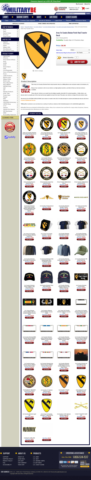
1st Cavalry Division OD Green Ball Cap (81, 259)
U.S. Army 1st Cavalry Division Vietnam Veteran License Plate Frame (81, 312)
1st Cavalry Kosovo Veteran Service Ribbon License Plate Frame (29, 365)
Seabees (5, 100)
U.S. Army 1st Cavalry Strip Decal (81, 206)
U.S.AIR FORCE (37, 462)
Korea (5, 74)
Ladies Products (7, 75)
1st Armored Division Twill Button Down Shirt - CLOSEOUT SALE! (46, 260)
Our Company (22, 462)
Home (22, 27)
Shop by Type (6, 39)
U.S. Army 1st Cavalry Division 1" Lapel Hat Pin (46, 414)
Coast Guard (71, 17)
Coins (14, 20)
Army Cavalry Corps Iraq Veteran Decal (46, 182)
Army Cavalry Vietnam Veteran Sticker (81, 158)
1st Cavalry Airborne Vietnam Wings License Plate (47, 312)
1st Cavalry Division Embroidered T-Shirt (64, 234)
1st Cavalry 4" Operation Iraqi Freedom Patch (29, 390)
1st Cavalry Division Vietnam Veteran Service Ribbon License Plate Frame (64, 338)
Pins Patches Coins (8, 50)
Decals (45, 20)
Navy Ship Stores (8, 82)
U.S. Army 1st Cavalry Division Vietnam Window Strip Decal (29, 235)
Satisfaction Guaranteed (60, 8)
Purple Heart (6, 95)
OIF (4, 90)
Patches (68, 20)
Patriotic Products (8, 91)
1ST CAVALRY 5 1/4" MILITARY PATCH (81, 390)
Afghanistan (6, 56)
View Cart (21, 464)
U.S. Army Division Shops (49, 27)
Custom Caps (27, 20)
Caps (6, 20)
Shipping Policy (8, 459)
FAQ (4, 462)
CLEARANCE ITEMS (7, 117)
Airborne (5, 58)
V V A (4, 106)
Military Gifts (6, 47)
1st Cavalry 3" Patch (64, 390)
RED (4, 98)
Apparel (5, 42)
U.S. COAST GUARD (38, 464)
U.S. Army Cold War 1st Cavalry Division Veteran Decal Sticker (81, 134)
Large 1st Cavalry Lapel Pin (81, 414)
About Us (87, 4)
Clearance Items (80, 20)
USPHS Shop (7, 104)
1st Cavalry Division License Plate (81, 286)
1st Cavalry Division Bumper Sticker (64, 206)
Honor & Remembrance (10, 72)
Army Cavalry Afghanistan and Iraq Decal (81, 182)
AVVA (4, 65)
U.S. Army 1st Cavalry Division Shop (65, 27)
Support (5, 457)
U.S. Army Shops (38, 27)
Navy (39, 17)
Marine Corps (22, 17)
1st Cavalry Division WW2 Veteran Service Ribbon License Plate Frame (29, 338)
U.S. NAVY (36, 459)
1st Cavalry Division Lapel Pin (29, 414)
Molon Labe (6, 81)
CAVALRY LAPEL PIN (29, 438)
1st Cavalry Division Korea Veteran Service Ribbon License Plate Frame (46, 338)
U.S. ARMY (36, 457)
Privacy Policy (8, 461)
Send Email (21, 459)
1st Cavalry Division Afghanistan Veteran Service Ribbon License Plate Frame (64, 365)
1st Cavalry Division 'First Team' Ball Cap (46, 286)
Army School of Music (9, 59)
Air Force (53, 17)
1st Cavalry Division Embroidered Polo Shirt (81, 234)
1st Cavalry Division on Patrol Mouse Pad (81, 364)
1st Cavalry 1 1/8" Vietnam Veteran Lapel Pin (64, 414)
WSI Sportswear (7, 111)
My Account (79, 4)
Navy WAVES (7, 84)
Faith (4, 68)
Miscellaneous (7, 49)
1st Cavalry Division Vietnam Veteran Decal (29, 158)
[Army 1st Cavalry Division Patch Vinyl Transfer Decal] (37, 71)
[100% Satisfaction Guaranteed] (10, 127)
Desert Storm (7, 66)
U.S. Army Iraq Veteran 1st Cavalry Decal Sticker (64, 158)
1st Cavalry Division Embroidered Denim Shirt (63, 259)
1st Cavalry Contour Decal (46, 206)
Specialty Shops (29, 27)
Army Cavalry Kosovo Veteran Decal (29, 182)
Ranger (5, 97)
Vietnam (5, 107)
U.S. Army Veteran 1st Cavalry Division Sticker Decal (47, 134)
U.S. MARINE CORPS (39, 461)
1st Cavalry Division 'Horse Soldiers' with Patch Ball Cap (29, 286)
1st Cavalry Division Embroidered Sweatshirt (29, 259)
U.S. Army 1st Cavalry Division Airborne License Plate (63, 312)
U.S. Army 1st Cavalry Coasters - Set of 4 (46, 234)
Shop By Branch (7, 27)
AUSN (5, 63)
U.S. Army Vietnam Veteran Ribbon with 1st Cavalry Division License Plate (29, 312)
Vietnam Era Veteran (9, 109)
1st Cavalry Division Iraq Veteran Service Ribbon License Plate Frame (46, 365)
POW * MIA (6, 93)
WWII (4, 113)
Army (5, 17)
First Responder (7, 70)
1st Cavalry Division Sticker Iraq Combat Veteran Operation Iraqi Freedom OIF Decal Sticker (29, 208)
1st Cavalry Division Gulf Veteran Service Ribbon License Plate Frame (81, 338)
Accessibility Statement (9, 114)
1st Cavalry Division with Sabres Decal (64, 133)
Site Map (21, 461)
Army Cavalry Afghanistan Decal (64, 182)
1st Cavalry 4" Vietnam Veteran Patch (47, 390)
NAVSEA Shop (7, 86)
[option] (24, 76)
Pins (58, 20)
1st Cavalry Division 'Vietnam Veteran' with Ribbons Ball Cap (63, 286)
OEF (4, 88)
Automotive (6, 43)
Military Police (7, 79)
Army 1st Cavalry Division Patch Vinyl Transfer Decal (29, 133)
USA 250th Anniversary (9, 102)
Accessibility (7, 464)
